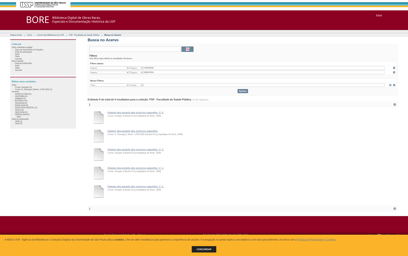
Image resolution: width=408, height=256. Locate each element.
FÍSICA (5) (19, 110)
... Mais (18, 117)
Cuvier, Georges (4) (23, 87)
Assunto (18, 59)
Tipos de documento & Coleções (29, 50)
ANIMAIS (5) (20, 98)
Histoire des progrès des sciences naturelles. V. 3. (136, 149)
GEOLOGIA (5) (21, 112)
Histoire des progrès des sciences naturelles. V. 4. (136, 112)
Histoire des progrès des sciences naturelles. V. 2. (136, 186)
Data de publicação (23, 52)
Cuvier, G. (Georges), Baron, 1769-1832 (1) (33, 89)
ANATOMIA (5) (21, 96)
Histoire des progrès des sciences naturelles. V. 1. (136, 168)
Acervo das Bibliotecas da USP (50, 35)
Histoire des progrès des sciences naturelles (133, 131)
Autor (17, 54)
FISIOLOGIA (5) (21, 105)
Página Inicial (16, 35)
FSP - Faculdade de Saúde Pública (84, 35)
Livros (29, 35)
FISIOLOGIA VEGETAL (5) (26, 107)
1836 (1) (18, 121)
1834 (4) (18, 123)
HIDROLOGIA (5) (22, 114)
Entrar (379, 15)
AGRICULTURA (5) (23, 94)
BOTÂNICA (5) (21, 101)
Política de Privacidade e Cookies (316, 239)
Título (17, 56)
